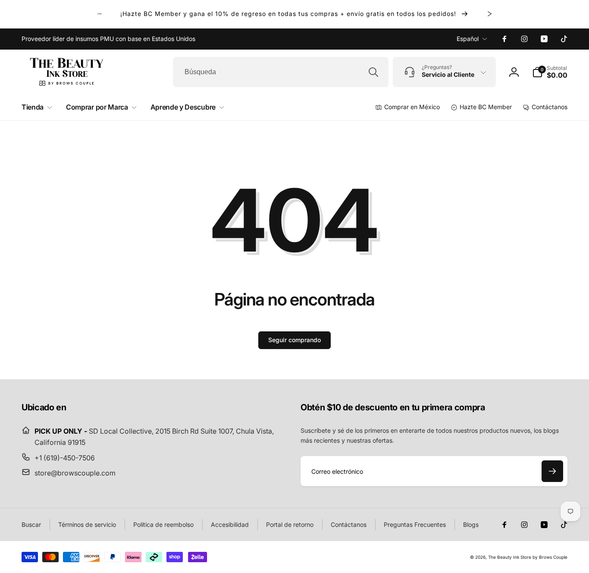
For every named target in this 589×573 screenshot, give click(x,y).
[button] (549, 72)
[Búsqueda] (373, 72)
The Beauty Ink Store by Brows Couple (527, 557)
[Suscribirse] (552, 471)
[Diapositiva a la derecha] (489, 14)
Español (468, 38)
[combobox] (280, 72)
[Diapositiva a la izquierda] (100, 14)
